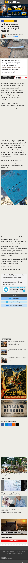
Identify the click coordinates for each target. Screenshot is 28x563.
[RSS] (13, 424)
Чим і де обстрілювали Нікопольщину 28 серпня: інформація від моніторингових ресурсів (16, 343)
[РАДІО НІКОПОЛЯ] (14, 408)
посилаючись (16, 67)
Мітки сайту (19, 553)
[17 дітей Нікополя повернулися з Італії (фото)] (4, 352)
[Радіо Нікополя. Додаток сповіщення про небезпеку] (14, 382)
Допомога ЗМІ (22, 551)
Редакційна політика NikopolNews (10, 551)
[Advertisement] (14, 125)
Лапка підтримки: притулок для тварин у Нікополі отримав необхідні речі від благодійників (17, 359)
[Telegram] (6, 424)
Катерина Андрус (13, 34)
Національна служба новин (13, 512)
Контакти (9, 553)
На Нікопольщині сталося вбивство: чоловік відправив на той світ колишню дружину (14, 282)
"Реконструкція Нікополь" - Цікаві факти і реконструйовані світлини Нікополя (12, 474)
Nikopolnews (6, 67)
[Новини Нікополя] (12, 1)
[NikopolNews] (14, 289)
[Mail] (17, 424)
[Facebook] (2, 424)
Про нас (14, 553)
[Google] (10, 424)
